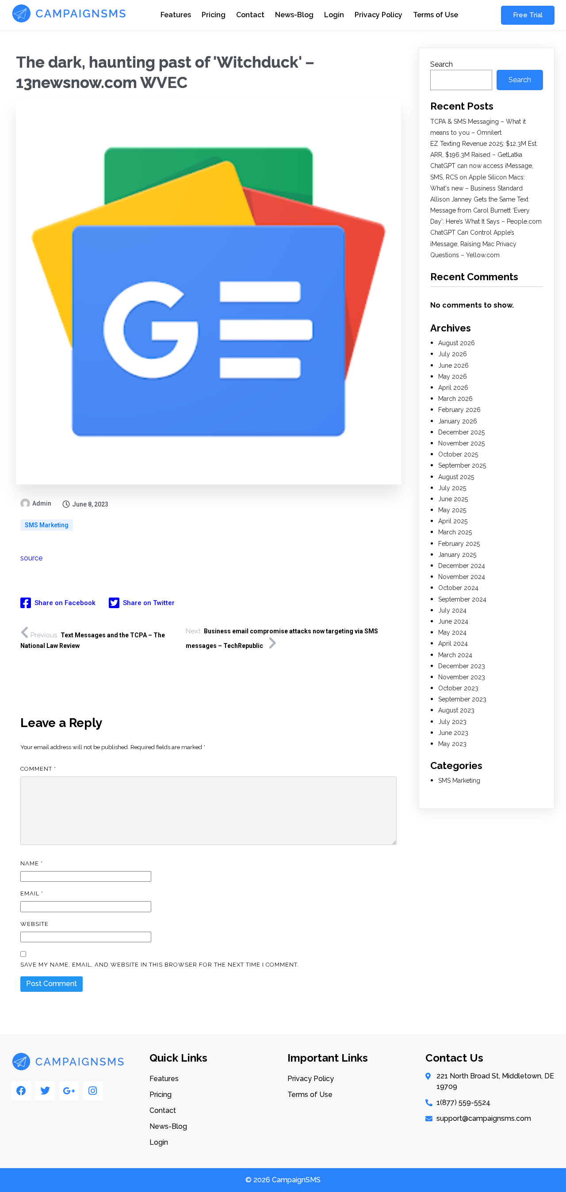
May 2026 (452, 376)
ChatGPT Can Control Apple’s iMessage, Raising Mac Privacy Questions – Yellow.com (473, 243)
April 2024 (453, 643)
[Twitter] (45, 1091)
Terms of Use (435, 15)
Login (334, 15)
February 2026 (459, 409)
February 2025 (459, 543)
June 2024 (453, 621)
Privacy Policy (378, 15)
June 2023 (453, 732)
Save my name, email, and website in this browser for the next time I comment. (159, 964)
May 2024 (452, 632)
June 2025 (453, 499)
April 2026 (453, 387)
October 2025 (458, 454)
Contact (250, 15)
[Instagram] (93, 1091)
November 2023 (461, 677)
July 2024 (452, 610)
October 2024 (458, 587)
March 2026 (455, 398)
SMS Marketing (47, 525)
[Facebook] (21, 1091)
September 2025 (462, 465)
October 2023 (458, 688)
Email (31, 893)
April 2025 (452, 521)
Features (176, 15)
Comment (38, 768)
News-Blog (294, 15)
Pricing (214, 15)
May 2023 (452, 743)
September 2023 (462, 699)
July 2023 (452, 721)
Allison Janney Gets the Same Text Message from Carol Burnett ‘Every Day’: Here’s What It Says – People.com (486, 210)
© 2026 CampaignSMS (283, 1180)
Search (441, 64)
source (31, 558)
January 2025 (457, 554)
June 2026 (453, 365)
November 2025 (461, 443)
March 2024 (455, 655)
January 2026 (457, 421)
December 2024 (461, 565)
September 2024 (462, 599)
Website (34, 924)
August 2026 (456, 343)
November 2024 (461, 576)
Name (31, 863)
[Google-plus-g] (69, 1091)
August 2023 (456, 710)
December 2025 (461, 432)
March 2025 (455, 532)
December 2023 (461, 666)
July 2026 (452, 354)
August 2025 (456, 476)
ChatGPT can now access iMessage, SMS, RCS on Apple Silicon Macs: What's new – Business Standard (481, 176)
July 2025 (452, 487)
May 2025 (452, 510)
